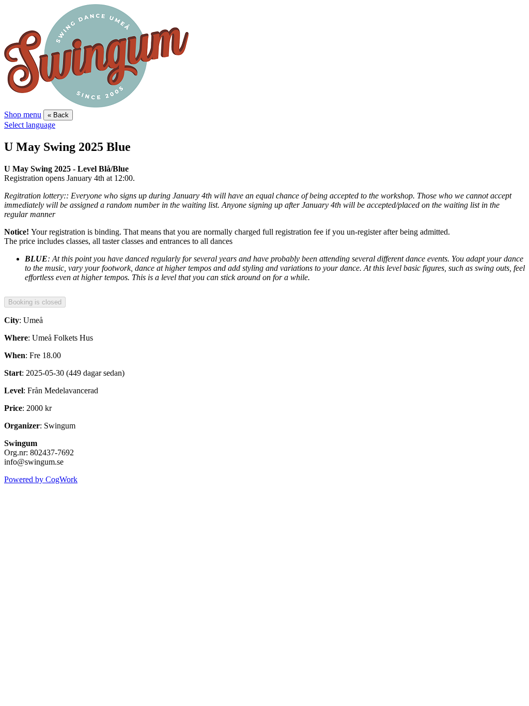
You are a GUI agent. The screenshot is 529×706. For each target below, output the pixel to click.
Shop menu (22, 114)
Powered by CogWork (40, 479)
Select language (29, 124)
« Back (58, 115)
